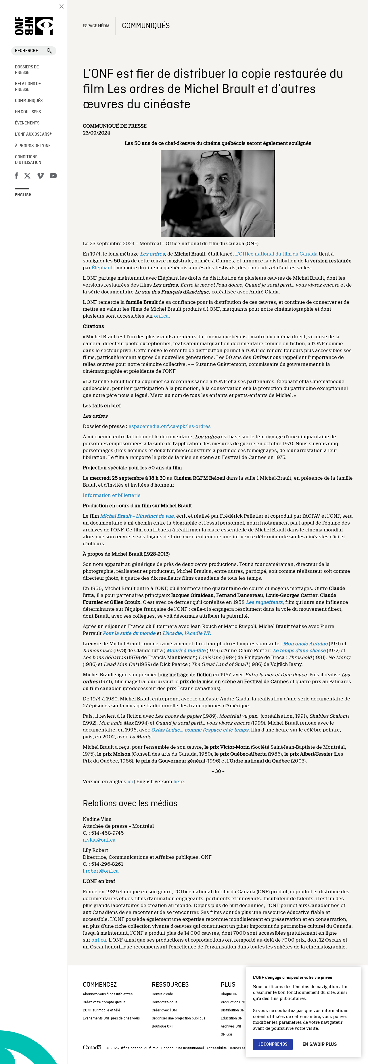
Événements (27, 123)
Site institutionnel (190, 1048)
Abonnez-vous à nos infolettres (108, 994)
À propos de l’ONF (33, 146)
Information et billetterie (112, 495)
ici (130, 781)
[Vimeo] (40, 176)
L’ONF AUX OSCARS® (33, 134)
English (23, 195)
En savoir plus (319, 1044)
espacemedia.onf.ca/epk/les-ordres (170, 426)
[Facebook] (16, 176)
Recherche (26, 51)
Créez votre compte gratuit (104, 1002)
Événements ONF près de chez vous (111, 1018)
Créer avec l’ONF (165, 1010)
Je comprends (273, 1044)
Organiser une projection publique (179, 1018)
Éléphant (103, 267)
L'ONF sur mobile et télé (101, 1010)
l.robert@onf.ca (101, 871)
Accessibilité (216, 1048)
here (178, 781)
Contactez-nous (164, 1002)
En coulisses (28, 112)
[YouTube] (53, 176)
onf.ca (98, 940)
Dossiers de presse (27, 70)
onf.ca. (162, 316)
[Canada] (92, 1048)
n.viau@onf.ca (99, 840)
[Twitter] (27, 176)
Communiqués (29, 101)
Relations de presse (28, 87)
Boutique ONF (163, 1026)
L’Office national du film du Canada (276, 254)
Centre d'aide (162, 994)
